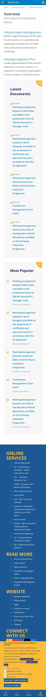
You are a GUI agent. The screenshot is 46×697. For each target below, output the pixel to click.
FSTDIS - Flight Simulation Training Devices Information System (25, 526)
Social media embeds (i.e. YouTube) (19, 674)
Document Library (19, 7)
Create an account (22, 608)
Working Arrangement (17, 59)
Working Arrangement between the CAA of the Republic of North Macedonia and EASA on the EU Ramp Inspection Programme (24, 237)
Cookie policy (19, 563)
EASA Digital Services (23, 491)
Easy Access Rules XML (23, 616)
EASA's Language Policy (24, 578)
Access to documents (23, 559)
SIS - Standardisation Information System (23, 539)
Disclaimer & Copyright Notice (24, 572)
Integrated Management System (24, 583)
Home (6, 7)
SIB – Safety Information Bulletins (24, 546)
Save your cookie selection (16, 680)
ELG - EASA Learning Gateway (22, 500)
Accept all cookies (12, 685)
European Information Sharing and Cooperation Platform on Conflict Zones (24, 511)
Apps (43, 2)
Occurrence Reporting (23, 533)
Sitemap (17, 624)
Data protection (20, 567)
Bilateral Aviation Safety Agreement (23, 32)
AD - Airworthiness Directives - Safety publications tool (22, 470)
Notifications (19, 612)
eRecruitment (20, 519)
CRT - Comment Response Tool (20, 478)
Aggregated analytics (14, 671)
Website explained (22, 596)
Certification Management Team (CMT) (23, 209)
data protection (27, 659)
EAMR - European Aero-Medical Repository (24, 485)
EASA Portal (19, 495)
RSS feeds (18, 620)
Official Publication (22, 463)
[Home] (6, 693)
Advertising (11, 677)
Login (16, 604)
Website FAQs (20, 600)
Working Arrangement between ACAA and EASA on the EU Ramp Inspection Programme (24, 185)
